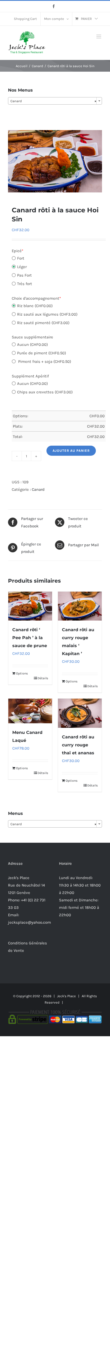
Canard (38, 489)
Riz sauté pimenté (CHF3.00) (43, 322)
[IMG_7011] (55, 161)
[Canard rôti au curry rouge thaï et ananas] (80, 713)
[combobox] (55, 101)
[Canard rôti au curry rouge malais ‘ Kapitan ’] (80, 606)
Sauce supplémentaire (32, 337)
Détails (43, 678)
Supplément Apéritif (30, 376)
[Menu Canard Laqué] (30, 711)
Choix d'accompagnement (36, 298)
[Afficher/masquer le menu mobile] (99, 36)
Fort (20, 258)
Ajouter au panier (71, 451)
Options (22, 673)
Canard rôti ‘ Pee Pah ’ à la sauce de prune (29, 637)
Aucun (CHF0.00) (32, 344)
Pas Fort (24, 275)
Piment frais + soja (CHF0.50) (44, 361)
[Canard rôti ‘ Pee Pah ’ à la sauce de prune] (30, 606)
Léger (22, 266)
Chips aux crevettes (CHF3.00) (45, 392)
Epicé (17, 250)
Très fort (24, 283)
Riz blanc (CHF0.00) (35, 305)
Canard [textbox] (53, 101)
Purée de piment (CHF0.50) (41, 353)
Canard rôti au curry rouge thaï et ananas (78, 744)
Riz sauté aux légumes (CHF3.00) (47, 314)
